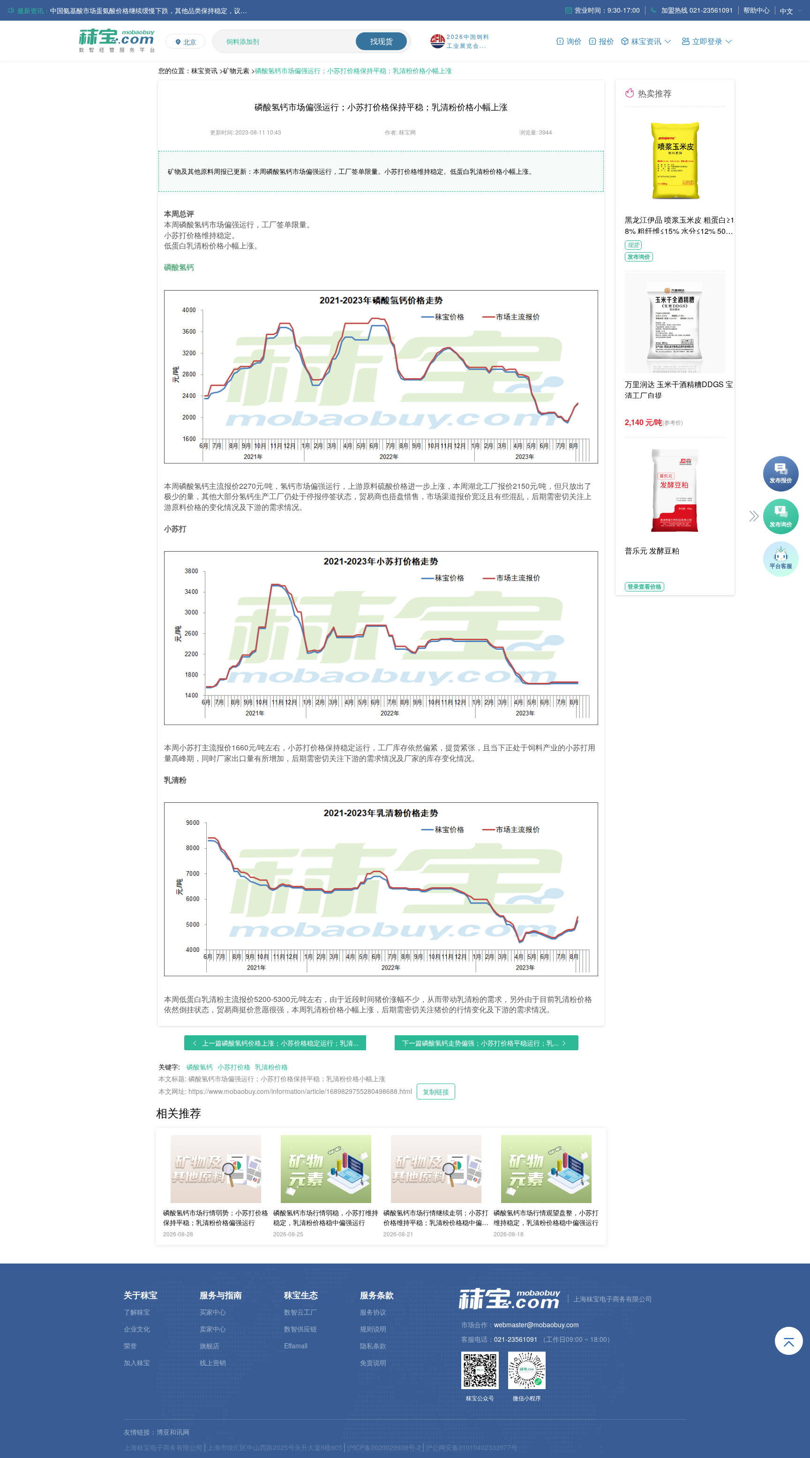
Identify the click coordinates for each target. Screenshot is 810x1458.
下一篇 (480, 1042)
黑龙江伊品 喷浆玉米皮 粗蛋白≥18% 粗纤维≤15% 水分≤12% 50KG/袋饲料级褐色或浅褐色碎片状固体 (681, 224)
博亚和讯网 (173, 1431)
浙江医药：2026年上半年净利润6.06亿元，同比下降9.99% (136, 10)
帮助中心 (756, 10)
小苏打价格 (234, 1066)
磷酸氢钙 (200, 1066)
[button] (707, 40)
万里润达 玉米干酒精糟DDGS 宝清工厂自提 (679, 388)
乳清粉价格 (271, 1066)
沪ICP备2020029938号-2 (384, 1447)
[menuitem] (791, 10)
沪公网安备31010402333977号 (472, 1447)
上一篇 (280, 1042)
